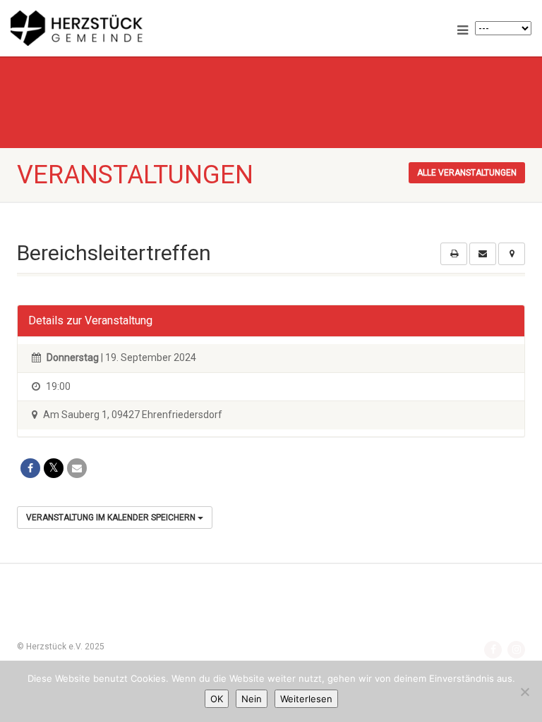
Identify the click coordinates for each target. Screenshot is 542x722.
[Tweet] (54, 468)
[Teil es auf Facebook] (30, 468)
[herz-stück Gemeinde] (135, 28)
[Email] (77, 468)
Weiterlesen (306, 698)
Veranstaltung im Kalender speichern (112, 517)
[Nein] (524, 692)
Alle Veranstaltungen (467, 173)
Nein (251, 698)
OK (216, 698)
